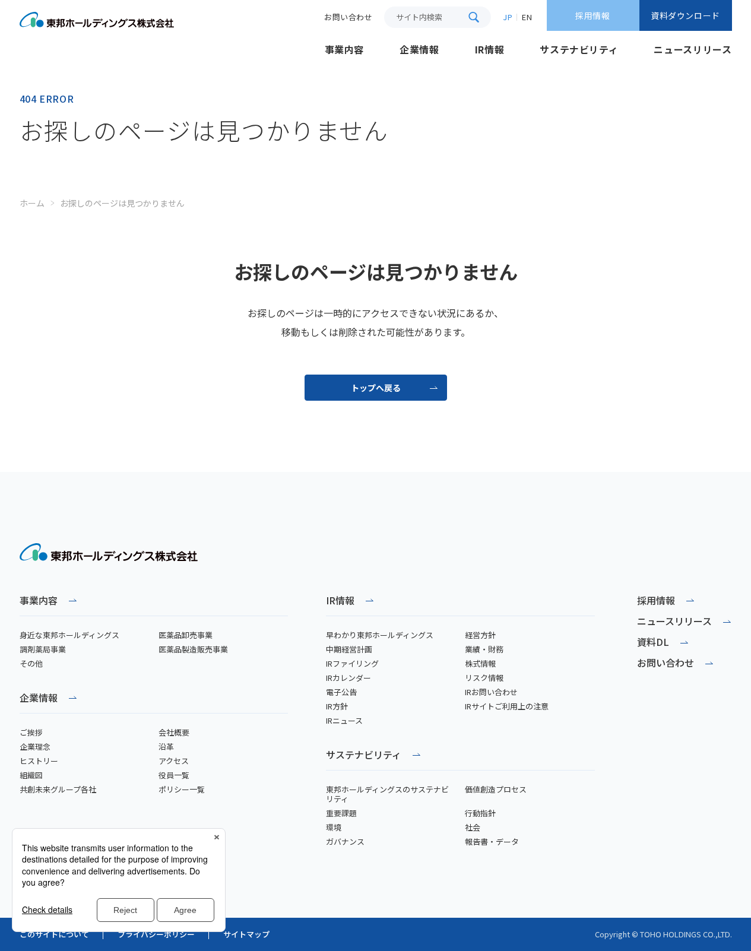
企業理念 (35, 747)
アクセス (174, 761)
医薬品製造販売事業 (193, 649)
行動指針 (480, 813)
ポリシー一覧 (182, 789)
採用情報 (592, 15)
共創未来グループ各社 (58, 789)
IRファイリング (352, 663)
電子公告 (341, 692)
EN (527, 17)
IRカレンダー (348, 678)
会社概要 (174, 732)
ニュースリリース (674, 621)
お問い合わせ (665, 662)
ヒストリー (39, 761)
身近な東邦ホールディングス (69, 635)
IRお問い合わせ (491, 692)
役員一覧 (174, 775)
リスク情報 (484, 678)
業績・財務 (484, 649)
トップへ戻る (376, 388)
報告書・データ (492, 842)
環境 (333, 827)
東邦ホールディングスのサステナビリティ (387, 794)
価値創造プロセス (496, 789)
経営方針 (480, 635)
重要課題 (341, 813)
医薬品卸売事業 (186, 635)
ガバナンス (345, 842)
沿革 (166, 747)
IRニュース (344, 720)
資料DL (653, 642)
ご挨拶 (31, 732)
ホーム (32, 203)
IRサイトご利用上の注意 (507, 706)
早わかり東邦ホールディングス (379, 635)
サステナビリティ (363, 755)
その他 (31, 663)
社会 (472, 827)
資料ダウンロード (685, 15)
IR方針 (337, 706)
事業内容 (39, 601)
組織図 (31, 775)
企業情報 (39, 698)
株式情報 (480, 663)
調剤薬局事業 (43, 649)
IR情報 (340, 601)
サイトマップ (246, 934)
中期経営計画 (349, 649)
